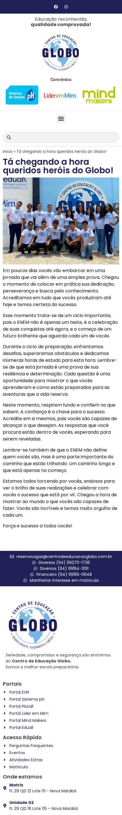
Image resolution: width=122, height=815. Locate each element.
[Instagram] (66, 7)
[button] (61, 118)
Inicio (7, 151)
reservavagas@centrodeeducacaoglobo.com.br (64, 556)
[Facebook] (56, 7)
